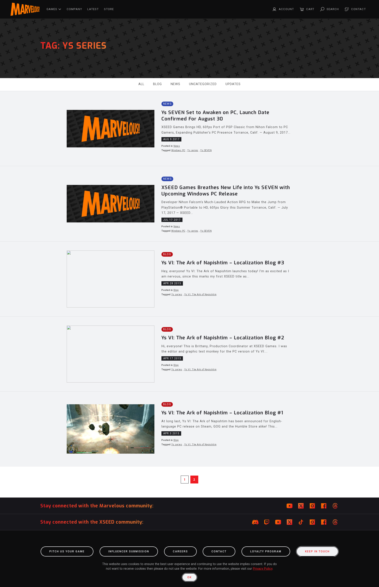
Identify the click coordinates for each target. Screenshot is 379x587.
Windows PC (178, 150)
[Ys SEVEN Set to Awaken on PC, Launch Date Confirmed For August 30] (189, 128)
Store (109, 9)
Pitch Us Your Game (67, 551)
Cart (310, 9)
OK (189, 577)
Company (74, 9)
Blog (157, 84)
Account (286, 9)
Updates (233, 84)
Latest (93, 9)
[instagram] (312, 505)
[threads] (335, 505)
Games (51, 9)
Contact (358, 9)
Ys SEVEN (206, 150)
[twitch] (266, 522)
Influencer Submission (128, 551)
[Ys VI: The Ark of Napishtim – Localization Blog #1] (189, 429)
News (175, 84)
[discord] (255, 522)
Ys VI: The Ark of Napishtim (200, 294)
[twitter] (300, 505)
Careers (180, 551)
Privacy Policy (262, 569)
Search (333, 9)
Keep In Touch (317, 551)
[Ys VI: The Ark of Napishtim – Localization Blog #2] (189, 354)
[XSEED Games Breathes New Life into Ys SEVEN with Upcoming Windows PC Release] (189, 203)
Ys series (192, 150)
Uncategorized (203, 84)
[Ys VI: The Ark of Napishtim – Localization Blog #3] (189, 279)
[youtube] (289, 505)
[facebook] (323, 505)
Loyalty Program (265, 551)
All (141, 84)
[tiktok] (300, 522)
